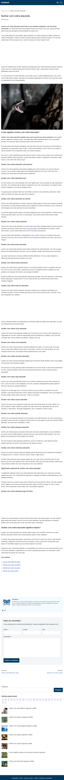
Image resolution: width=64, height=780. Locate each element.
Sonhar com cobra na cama (11, 568)
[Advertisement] (32, 54)
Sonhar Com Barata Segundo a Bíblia (20, 734)
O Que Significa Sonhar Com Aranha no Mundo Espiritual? (27, 752)
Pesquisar (5, 686)
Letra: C (7, 10)
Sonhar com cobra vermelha (11, 565)
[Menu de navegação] (61, 2)
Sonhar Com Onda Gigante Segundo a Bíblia (23, 726)
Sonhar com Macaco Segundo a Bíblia (21, 717)
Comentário (8, 636)
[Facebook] (5, 610)
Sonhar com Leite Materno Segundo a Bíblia (22, 708)
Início (2, 10)
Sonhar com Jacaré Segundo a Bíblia (20, 743)
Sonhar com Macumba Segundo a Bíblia (21, 761)
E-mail (25, 629)
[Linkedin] (2, 610)
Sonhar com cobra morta (10, 571)
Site (43, 629)
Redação (5, 19)
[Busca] (57, 2)
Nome (6, 629)
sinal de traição (32, 228)
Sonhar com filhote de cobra (11, 562)
